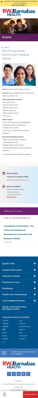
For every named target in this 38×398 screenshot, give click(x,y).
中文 (20, 333)
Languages (21, 384)
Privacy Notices (18, 381)
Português (23, 336)
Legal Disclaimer (29, 384)
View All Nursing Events (16, 218)
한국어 (4, 333)
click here (19, 354)
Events (6, 47)
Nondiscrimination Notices (10, 384)
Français (22, 323)
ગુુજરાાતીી (5, 326)
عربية (21, 320)
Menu (4, 395)
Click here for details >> (18, 5)
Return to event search (17, 180)
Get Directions (11, 197)
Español (22, 339)
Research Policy (18, 387)
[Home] (19, 12)
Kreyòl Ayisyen (24, 326)
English (5, 320)
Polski (4, 336)
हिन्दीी (3, 329)
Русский (5, 339)
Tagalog (5, 323)
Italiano (22, 329)
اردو (3, 342)
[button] (30, 394)
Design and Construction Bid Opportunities (14, 308)
